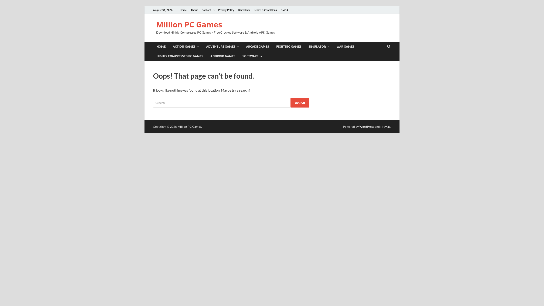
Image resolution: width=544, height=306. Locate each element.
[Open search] (389, 47)
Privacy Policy (226, 10)
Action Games (184, 46)
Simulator (317, 46)
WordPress (366, 126)
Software (250, 56)
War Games (345, 46)
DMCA (284, 10)
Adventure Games (220, 46)
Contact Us (208, 10)
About (194, 10)
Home (183, 10)
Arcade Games (257, 46)
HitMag (385, 126)
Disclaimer (244, 10)
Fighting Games (288, 46)
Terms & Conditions (265, 10)
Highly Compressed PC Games (180, 56)
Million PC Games (189, 24)
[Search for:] (231, 103)
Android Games (222, 56)
